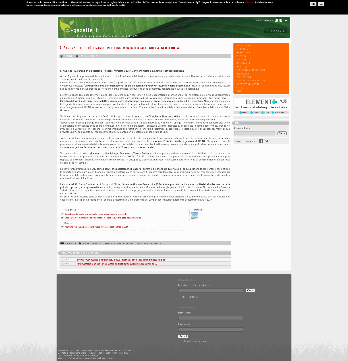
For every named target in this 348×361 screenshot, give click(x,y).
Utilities (241, 66)
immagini (198, 209)
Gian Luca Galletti (125, 243)
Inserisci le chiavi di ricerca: (194, 285)
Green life (243, 52)
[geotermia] (194, 218)
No (321, 4)
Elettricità (243, 59)
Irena (139, 243)
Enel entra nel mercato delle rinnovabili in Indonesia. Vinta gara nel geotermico (103, 217)
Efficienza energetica (250, 70)
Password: (185, 324)
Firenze (85, 243)
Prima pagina (244, 45)
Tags (239, 91)
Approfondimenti (247, 84)
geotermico (109, 243)
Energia (241, 56)
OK (313, 4)
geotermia (97, 243)
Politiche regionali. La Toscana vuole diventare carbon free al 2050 (96, 226)
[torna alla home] (78, 32)
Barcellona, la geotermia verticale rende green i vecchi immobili (96, 214)
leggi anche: (70, 209)
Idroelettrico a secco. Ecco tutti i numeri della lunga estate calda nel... (117, 263)
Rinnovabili (276, 30)
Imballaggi (243, 73)
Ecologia (242, 49)
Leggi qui (62, 358)
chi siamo (242, 87)
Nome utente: (187, 312)
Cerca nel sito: (242, 128)
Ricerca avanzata (190, 296)
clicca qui (249, 2)
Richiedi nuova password (195, 341)
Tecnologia (243, 77)
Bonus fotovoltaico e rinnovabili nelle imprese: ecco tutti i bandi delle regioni (121, 259)
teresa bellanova (152, 243)
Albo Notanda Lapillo (250, 80)
